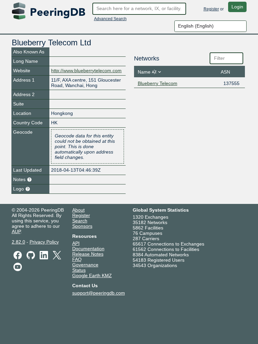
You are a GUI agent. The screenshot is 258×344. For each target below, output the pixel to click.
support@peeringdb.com (98, 293)
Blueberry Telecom (157, 83)
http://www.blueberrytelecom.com (86, 70)
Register (211, 9)
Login (237, 6)
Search (79, 220)
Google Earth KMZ (92, 275)
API (76, 243)
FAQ (77, 259)
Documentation (88, 248)
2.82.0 (18, 242)
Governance (85, 264)
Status (79, 270)
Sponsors (82, 226)
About (78, 210)
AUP (16, 231)
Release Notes (87, 254)
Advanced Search (110, 18)
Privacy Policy (44, 242)
